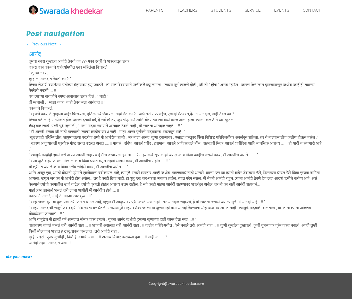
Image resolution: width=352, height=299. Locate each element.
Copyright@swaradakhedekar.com (176, 283)
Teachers (187, 10)
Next (55, 44)
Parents (154, 10)
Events (281, 10)
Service (253, 10)
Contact (312, 10)
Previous (36, 44)
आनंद (35, 54)
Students (221, 10)
